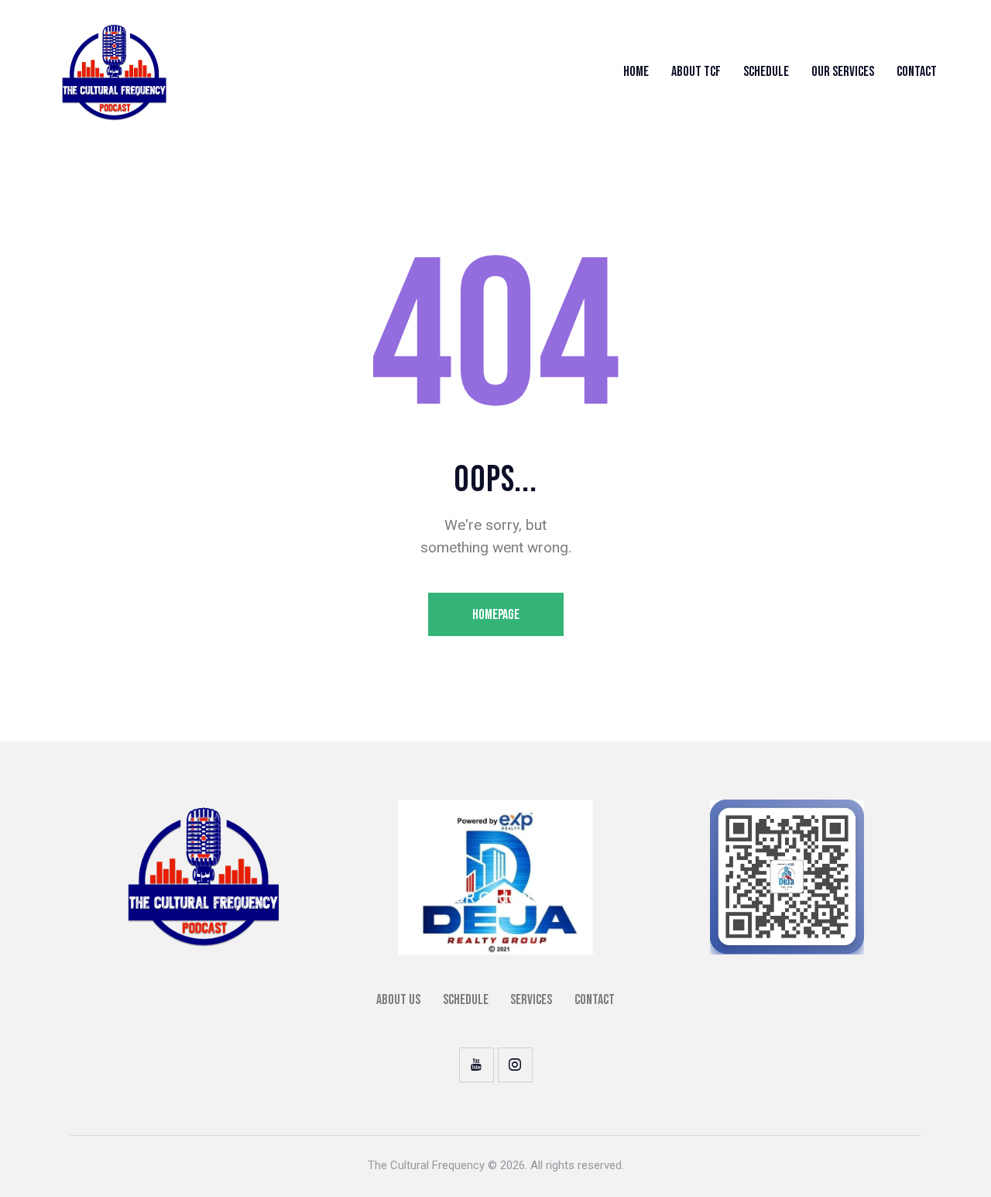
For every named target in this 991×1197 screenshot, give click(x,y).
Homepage (496, 615)
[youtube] (476, 1064)
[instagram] (515, 1064)
